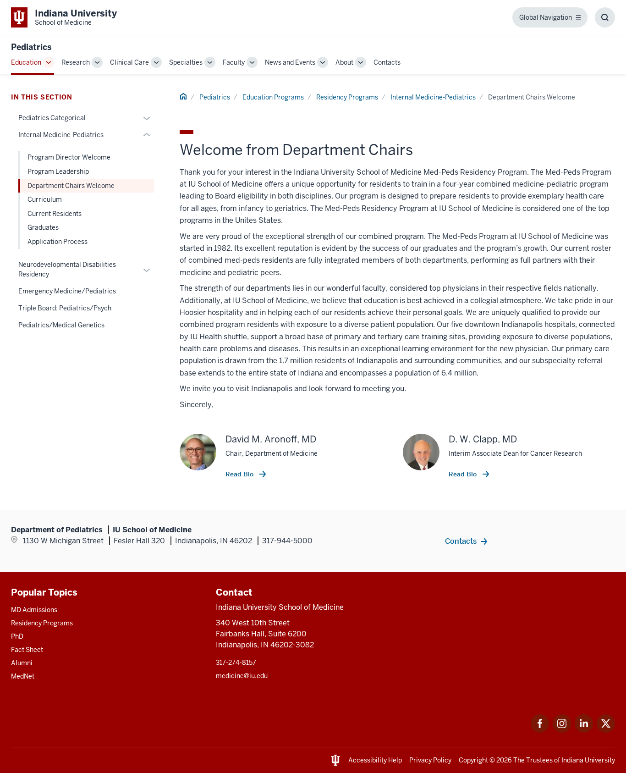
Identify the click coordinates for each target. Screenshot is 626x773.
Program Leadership (58, 171)
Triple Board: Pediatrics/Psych (64, 308)
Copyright (473, 760)
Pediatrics (31, 47)
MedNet (22, 676)
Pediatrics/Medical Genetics (61, 325)
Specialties (186, 62)
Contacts (387, 62)
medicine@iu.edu (242, 676)
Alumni (22, 663)
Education (26, 62)
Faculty (234, 62)
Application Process (57, 241)
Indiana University (588, 760)
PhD (17, 636)
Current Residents (54, 214)
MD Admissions (34, 610)
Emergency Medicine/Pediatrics (67, 291)
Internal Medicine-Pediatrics (433, 97)
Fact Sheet (27, 650)
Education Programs (273, 97)
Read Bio (240, 474)
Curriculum (44, 199)
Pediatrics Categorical (52, 118)
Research (75, 62)
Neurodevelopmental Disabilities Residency (67, 269)
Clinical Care (129, 62)
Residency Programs (347, 97)
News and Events (290, 62)
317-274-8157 (236, 662)
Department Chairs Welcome (71, 186)
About (344, 62)
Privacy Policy (430, 760)
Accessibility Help (375, 760)
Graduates (43, 227)
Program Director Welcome (68, 157)
